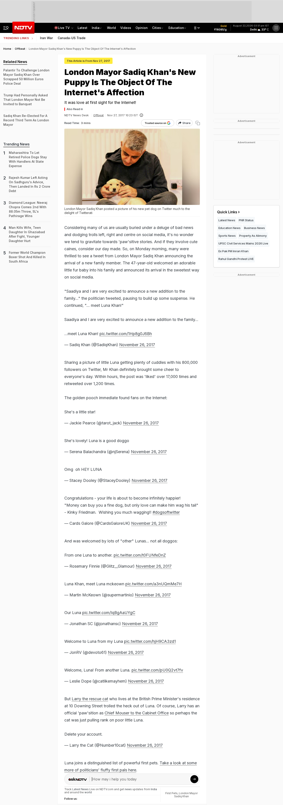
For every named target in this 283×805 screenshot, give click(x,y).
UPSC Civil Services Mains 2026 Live (243, 243)
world (88, 792)
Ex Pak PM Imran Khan (233, 251)
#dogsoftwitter (166, 512)
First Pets (171, 793)
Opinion (142, 28)
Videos (125, 28)
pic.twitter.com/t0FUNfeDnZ (140, 555)
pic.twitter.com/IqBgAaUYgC (108, 612)
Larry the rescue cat (90, 698)
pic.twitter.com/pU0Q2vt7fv (157, 670)
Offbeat (98, 115)
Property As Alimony (253, 235)
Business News (254, 228)
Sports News (227, 235)
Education (176, 28)
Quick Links (227, 212)
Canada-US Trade (72, 38)
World (111, 28)
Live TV (64, 28)
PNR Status (246, 220)
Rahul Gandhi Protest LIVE (236, 259)
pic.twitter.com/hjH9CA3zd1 (150, 641)
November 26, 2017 (137, 344)
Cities (156, 28)
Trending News (16, 144)
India (95, 28)
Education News (229, 228)
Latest (82, 28)
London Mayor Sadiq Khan (186, 795)
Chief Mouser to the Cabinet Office (137, 713)
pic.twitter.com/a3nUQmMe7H (153, 584)
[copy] (198, 123)
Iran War (46, 38)
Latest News (226, 220)
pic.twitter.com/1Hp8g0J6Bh (125, 333)
